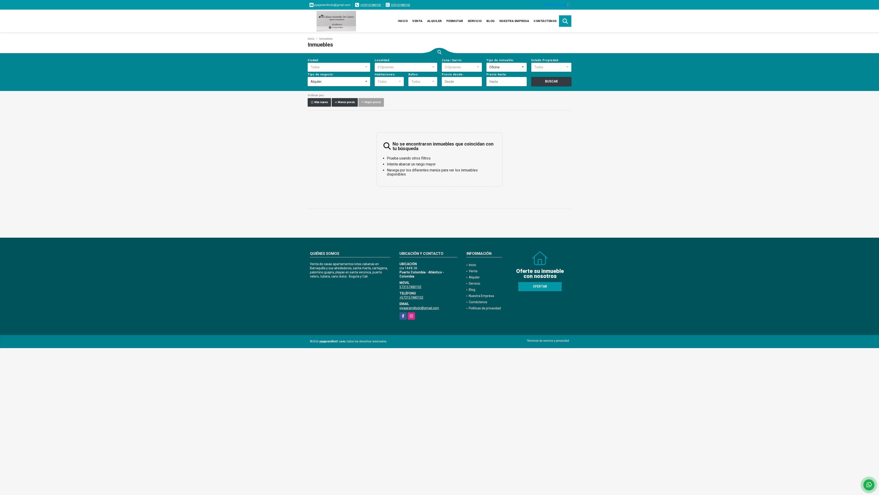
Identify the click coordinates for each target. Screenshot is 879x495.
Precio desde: (453, 74)
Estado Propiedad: (545, 60)
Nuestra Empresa (514, 21)
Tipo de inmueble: (500, 60)
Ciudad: (313, 60)
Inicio (403, 21)
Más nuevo (321, 102)
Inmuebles (326, 38)
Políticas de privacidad (485, 308)
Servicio (475, 21)
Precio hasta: (496, 74)
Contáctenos (545, 21)
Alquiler (434, 21)
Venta (417, 21)
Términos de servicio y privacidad (548, 340)
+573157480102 (370, 5)
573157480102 (400, 5)
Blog (490, 21)
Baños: (413, 74)
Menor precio (346, 102)
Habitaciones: (385, 74)
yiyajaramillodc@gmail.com (419, 308)
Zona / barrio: (452, 60)
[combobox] (339, 67)
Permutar (454, 21)
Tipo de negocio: (321, 74)
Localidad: (382, 60)
